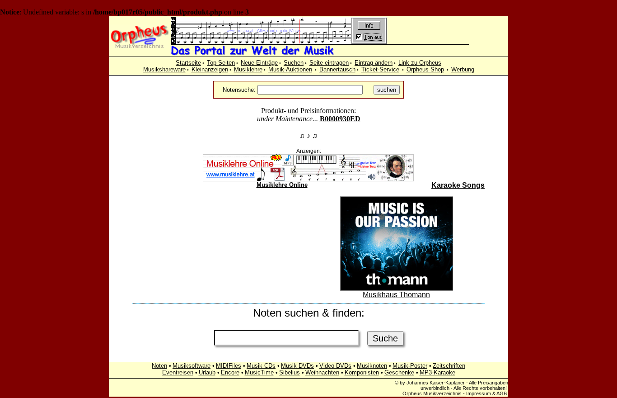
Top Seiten (221, 62)
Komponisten (362, 372)
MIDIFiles (228, 365)
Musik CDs (261, 365)
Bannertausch (337, 69)
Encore (230, 372)
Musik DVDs (297, 365)
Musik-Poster (410, 365)
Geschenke (399, 372)
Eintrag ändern (374, 62)
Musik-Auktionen (290, 69)
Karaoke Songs (458, 185)
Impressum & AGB (486, 393)
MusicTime (259, 372)
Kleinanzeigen (210, 69)
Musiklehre (248, 69)
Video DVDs (335, 365)
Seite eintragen (329, 62)
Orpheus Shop (425, 69)
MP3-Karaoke (437, 372)
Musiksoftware (191, 365)
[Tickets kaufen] (221, 268)
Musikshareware (164, 69)
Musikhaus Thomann (396, 294)
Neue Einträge (259, 62)
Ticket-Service (380, 69)
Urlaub (207, 372)
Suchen (294, 62)
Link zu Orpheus (419, 62)
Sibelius (289, 372)
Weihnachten (322, 372)
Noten (159, 365)
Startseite (188, 62)
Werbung (462, 69)
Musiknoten (372, 365)
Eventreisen (177, 372)
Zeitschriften (449, 365)
